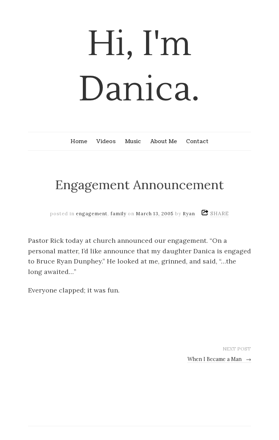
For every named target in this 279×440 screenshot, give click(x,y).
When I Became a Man (219, 359)
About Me (163, 141)
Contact (197, 141)
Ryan (189, 214)
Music (133, 141)
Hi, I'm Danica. (139, 67)
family (118, 214)
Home (78, 141)
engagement (92, 214)
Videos (106, 141)
